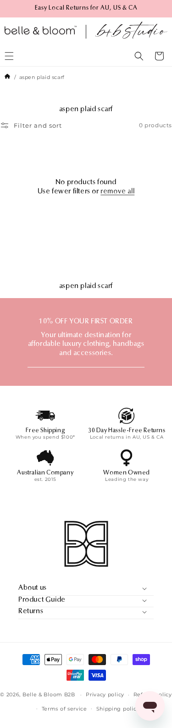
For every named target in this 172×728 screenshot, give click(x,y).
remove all (117, 191)
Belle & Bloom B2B (48, 694)
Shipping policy (118, 708)
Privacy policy (105, 694)
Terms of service (64, 708)
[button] (139, 56)
